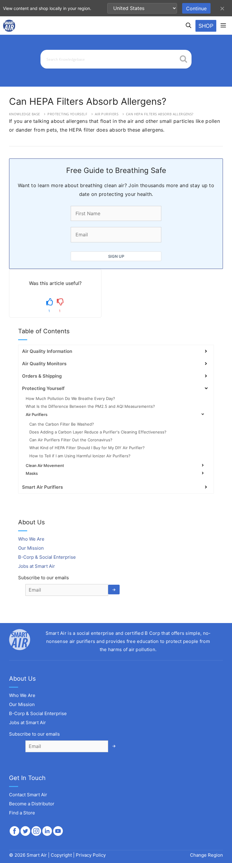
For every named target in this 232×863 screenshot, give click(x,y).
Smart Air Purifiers (42, 487)
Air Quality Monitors (44, 363)
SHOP (205, 26)
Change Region (206, 855)
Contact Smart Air (28, 794)
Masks (32, 473)
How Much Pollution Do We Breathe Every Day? (70, 398)
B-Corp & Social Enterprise (47, 557)
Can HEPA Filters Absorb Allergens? (160, 114)
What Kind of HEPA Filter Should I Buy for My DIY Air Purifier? (87, 447)
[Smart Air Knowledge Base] (9, 26)
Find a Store (22, 813)
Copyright (61, 855)
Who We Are (31, 539)
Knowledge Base (24, 114)
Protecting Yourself (67, 114)
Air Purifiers (106, 114)
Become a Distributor (31, 804)
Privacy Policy (91, 855)
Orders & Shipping (42, 376)
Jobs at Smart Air (36, 566)
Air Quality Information (47, 351)
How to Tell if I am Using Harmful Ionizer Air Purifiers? (79, 455)
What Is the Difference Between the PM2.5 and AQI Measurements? (90, 406)
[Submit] (183, 59)
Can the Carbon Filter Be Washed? (61, 424)
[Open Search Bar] (188, 26)
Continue (196, 8)
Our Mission (31, 548)
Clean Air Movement (45, 465)
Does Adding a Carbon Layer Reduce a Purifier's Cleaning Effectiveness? (97, 432)
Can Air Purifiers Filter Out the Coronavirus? (70, 439)
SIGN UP (116, 256)
